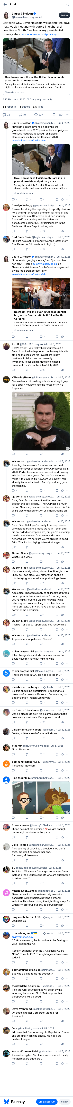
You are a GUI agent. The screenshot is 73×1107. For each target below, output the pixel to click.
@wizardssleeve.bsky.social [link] (47, 1051)
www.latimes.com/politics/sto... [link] (42, 34)
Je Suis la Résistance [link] (25, 710)
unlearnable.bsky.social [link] (27, 729)
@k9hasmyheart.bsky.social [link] (43, 377)
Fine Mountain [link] (21, 777)
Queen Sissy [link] (20, 496)
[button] (5, 4)
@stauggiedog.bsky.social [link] (31, 867)
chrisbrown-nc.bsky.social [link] (27, 687)
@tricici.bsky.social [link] (45, 671)
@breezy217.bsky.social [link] (42, 825)
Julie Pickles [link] (20, 844)
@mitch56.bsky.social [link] (46, 890)
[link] (6, 15)
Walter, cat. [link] (19, 461)
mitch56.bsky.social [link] (24, 890)
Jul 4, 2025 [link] (63, 122)
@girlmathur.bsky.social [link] (48, 969)
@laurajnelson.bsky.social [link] (45, 122)
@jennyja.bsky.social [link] (45, 263)
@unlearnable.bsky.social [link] (49, 729)
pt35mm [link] (17, 745)
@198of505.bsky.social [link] (33, 344)
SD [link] (13, 867)
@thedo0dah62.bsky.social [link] (49, 985)
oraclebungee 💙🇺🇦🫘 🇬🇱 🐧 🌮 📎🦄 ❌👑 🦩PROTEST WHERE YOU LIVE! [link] (27, 933)
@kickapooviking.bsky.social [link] (44, 1008)
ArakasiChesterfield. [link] (25, 1051)
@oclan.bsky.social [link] (45, 651)
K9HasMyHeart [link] (21, 377)
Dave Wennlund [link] (22, 1008)
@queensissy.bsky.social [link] (41, 496)
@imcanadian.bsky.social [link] (42, 844)
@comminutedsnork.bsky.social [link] (49, 761)
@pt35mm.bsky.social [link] (35, 745)
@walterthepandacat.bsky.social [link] (41, 461)
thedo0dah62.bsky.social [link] (27, 985)
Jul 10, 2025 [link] (63, 256)
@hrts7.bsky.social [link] (28, 1028)
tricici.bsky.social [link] (23, 671)
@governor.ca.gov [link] (22, 937)
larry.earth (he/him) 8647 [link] (27, 917)
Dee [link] (14, 1028)
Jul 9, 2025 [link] (63, 933)
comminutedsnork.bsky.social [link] (27, 761)
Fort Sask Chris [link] (21, 237)
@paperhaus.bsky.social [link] (44, 205)
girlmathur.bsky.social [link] (26, 969)
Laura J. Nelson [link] (21, 122)
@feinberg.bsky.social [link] (43, 777)
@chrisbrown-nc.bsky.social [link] (49, 687)
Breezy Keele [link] (20, 825)
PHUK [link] (15, 344)
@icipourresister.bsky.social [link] (47, 710)
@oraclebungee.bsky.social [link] (49, 933)
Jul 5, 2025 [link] (63, 237)
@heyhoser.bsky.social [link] (43, 237)
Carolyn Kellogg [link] (22, 205)
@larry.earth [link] (49, 917)
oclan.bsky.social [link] (23, 651)
